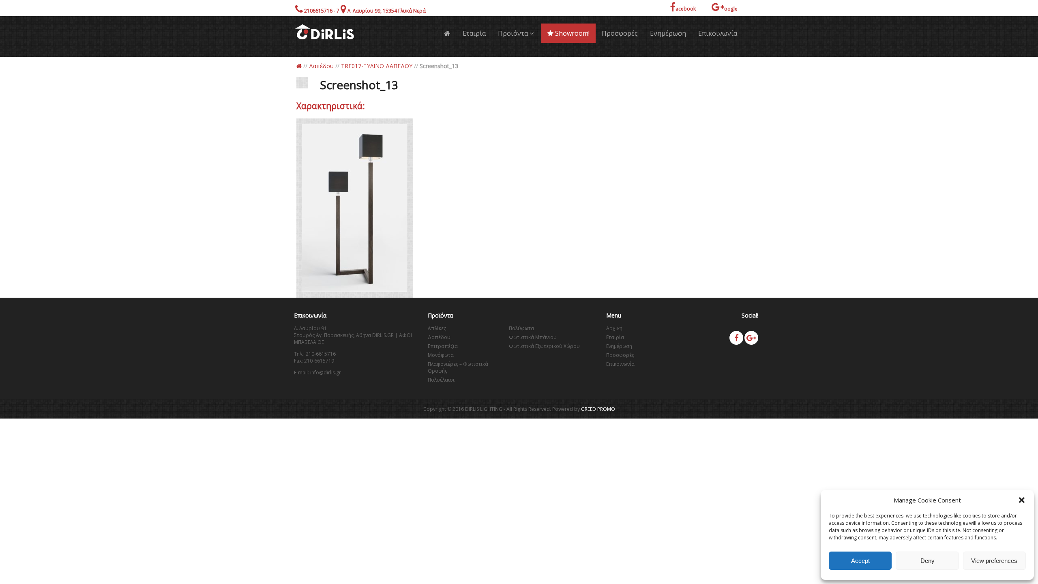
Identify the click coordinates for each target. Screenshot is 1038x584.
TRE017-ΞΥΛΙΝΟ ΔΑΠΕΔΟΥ (376, 66)
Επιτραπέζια (443, 346)
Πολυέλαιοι (441, 379)
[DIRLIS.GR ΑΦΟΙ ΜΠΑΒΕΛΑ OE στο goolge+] (751, 338)
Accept (860, 560)
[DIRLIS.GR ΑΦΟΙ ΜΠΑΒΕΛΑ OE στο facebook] (736, 338)
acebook (686, 8)
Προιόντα (514, 33)
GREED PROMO (598, 409)
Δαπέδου (321, 66)
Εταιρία (474, 33)
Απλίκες (437, 328)
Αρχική (614, 328)
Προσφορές (620, 33)
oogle (731, 8)
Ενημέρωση (668, 33)
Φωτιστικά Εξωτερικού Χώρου (544, 346)
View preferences (994, 560)
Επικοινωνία (717, 33)
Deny (927, 560)
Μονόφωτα (441, 355)
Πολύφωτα (521, 328)
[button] (1022, 500)
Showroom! (571, 33)
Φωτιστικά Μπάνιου (533, 337)
